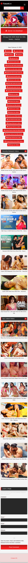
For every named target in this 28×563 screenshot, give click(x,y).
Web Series (10, 54)
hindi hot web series (14, 61)
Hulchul (8, 51)
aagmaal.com (14, 58)
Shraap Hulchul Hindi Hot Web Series (14, 130)
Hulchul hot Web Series (14, 105)
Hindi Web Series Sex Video (14, 90)
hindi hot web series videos (14, 69)
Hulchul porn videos (14, 108)
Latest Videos (18, 51)
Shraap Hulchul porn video (14, 137)
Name (3, 517)
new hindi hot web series (14, 119)
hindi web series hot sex (14, 87)
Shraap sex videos (14, 144)
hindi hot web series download (14, 65)
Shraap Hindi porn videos (14, 123)
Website (3, 530)
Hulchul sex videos (14, 112)
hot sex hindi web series (14, 98)
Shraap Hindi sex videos (14, 126)
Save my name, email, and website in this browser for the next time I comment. (12, 541)
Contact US (14, 558)
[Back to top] (23, 558)
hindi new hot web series (14, 76)
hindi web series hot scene (14, 83)
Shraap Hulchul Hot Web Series (14, 134)
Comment (3, 497)
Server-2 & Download (14, 31)
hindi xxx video (14, 94)
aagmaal (20, 54)
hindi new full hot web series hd (14, 72)
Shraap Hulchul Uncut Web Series (14, 141)
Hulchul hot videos (14, 101)
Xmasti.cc (7, 3)
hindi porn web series (14, 79)
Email (3, 523)
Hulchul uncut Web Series (14, 116)
